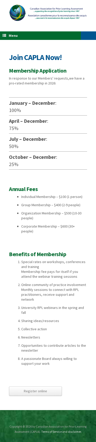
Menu (13, 35)
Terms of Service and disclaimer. (61, 432)
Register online (35, 391)
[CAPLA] (48, 12)
